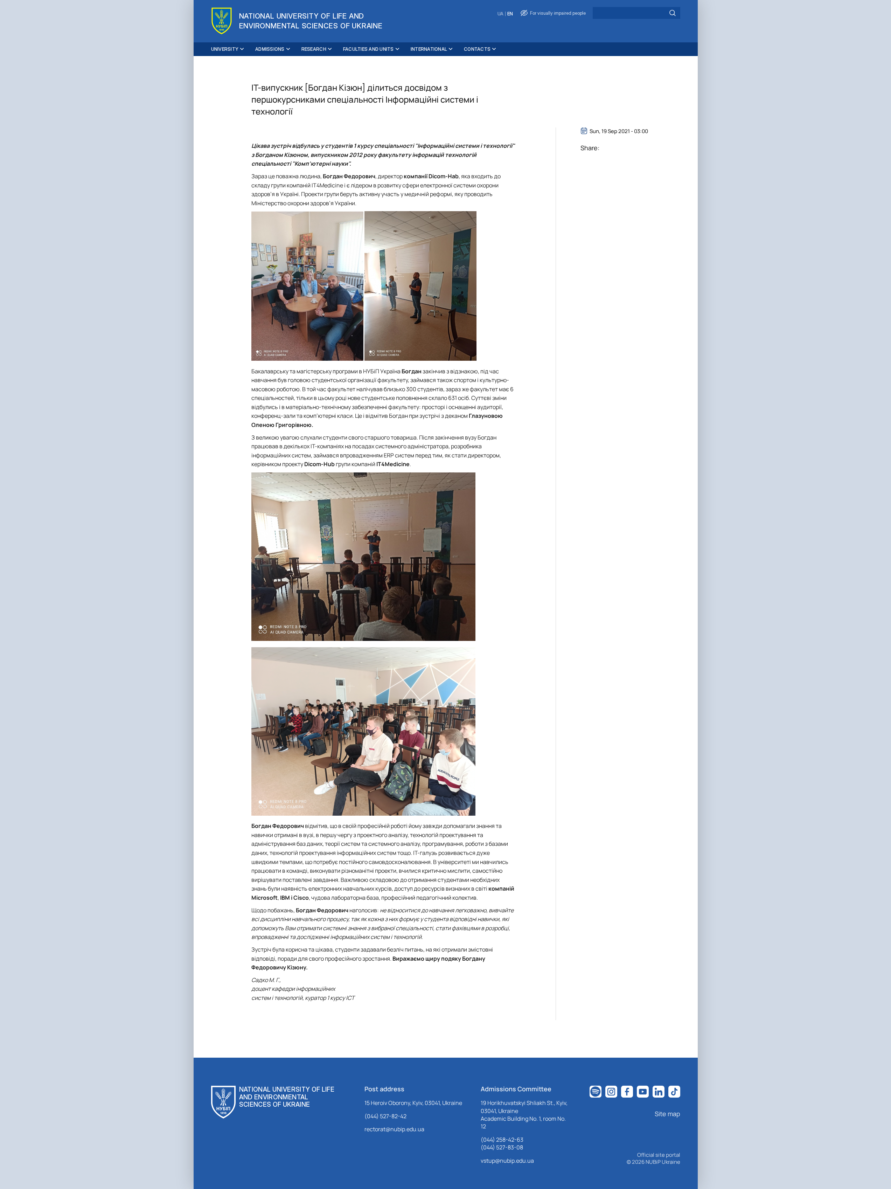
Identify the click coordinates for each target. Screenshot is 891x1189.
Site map (667, 1114)
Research (313, 49)
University (225, 49)
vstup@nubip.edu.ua (507, 1160)
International (429, 49)
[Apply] (672, 13)
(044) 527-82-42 (385, 1116)
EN (510, 14)
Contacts (477, 49)
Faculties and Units (368, 49)
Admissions (270, 49)
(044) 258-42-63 (502, 1139)
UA (500, 14)
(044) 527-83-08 (502, 1147)
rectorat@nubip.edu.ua (394, 1129)
